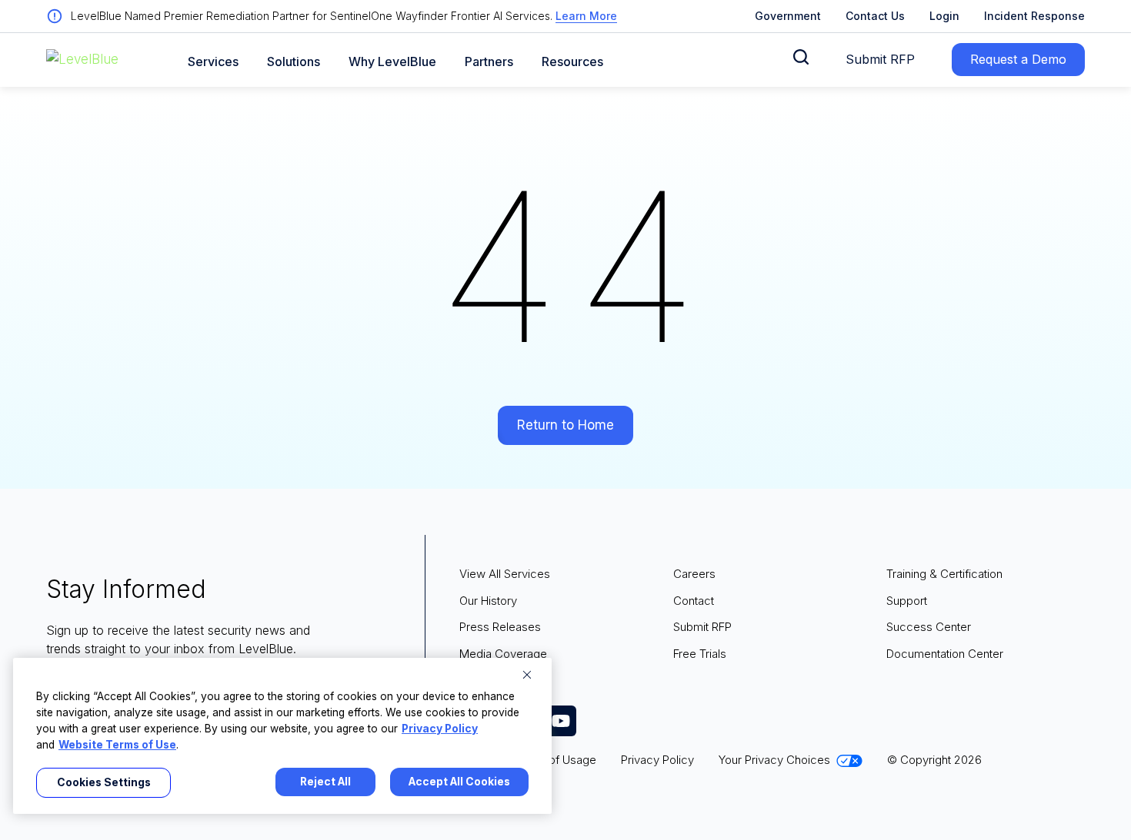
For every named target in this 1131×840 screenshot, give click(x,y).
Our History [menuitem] (488, 600)
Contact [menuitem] (693, 600)
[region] (282, 736)
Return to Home (565, 425)
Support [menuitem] (906, 600)
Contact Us (875, 15)
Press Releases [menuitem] (500, 626)
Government (788, 15)
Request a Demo (1018, 59)
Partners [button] (489, 62)
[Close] (527, 675)
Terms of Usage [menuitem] (554, 759)
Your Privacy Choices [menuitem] (774, 759)
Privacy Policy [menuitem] (657, 759)
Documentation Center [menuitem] (944, 653)
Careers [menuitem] (694, 573)
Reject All (325, 781)
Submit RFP (880, 59)
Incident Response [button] (1034, 15)
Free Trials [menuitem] (699, 653)
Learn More (586, 15)
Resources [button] (572, 62)
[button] (801, 57)
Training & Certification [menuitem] (944, 573)
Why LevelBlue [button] (392, 62)
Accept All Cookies (459, 781)
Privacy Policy (440, 728)
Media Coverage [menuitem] (503, 653)
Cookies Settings (104, 782)
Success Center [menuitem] (928, 626)
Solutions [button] (293, 62)
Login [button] (944, 15)
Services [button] (213, 62)
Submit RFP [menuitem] (702, 626)
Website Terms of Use (117, 745)
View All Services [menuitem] (504, 573)
